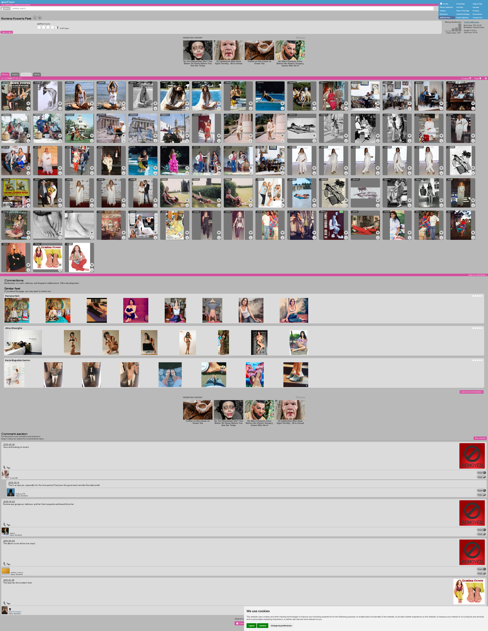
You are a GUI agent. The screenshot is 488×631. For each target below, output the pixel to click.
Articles (459, 7)
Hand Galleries (462, 17)
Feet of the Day (462, 10)
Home (445, 3)
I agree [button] (251, 626)
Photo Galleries (446, 7)
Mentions (444, 14)
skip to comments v (477, 275)
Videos (443, 10)
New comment (480, 438)
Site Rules (460, 3)
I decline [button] (262, 626)
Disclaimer (477, 14)
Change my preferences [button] (281, 626)
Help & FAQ (477, 3)
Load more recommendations (471, 392)
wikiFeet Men (445, 17)
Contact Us (477, 17)
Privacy (476, 10)
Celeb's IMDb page (471, 22)
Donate (476, 7)
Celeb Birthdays (463, 14)
